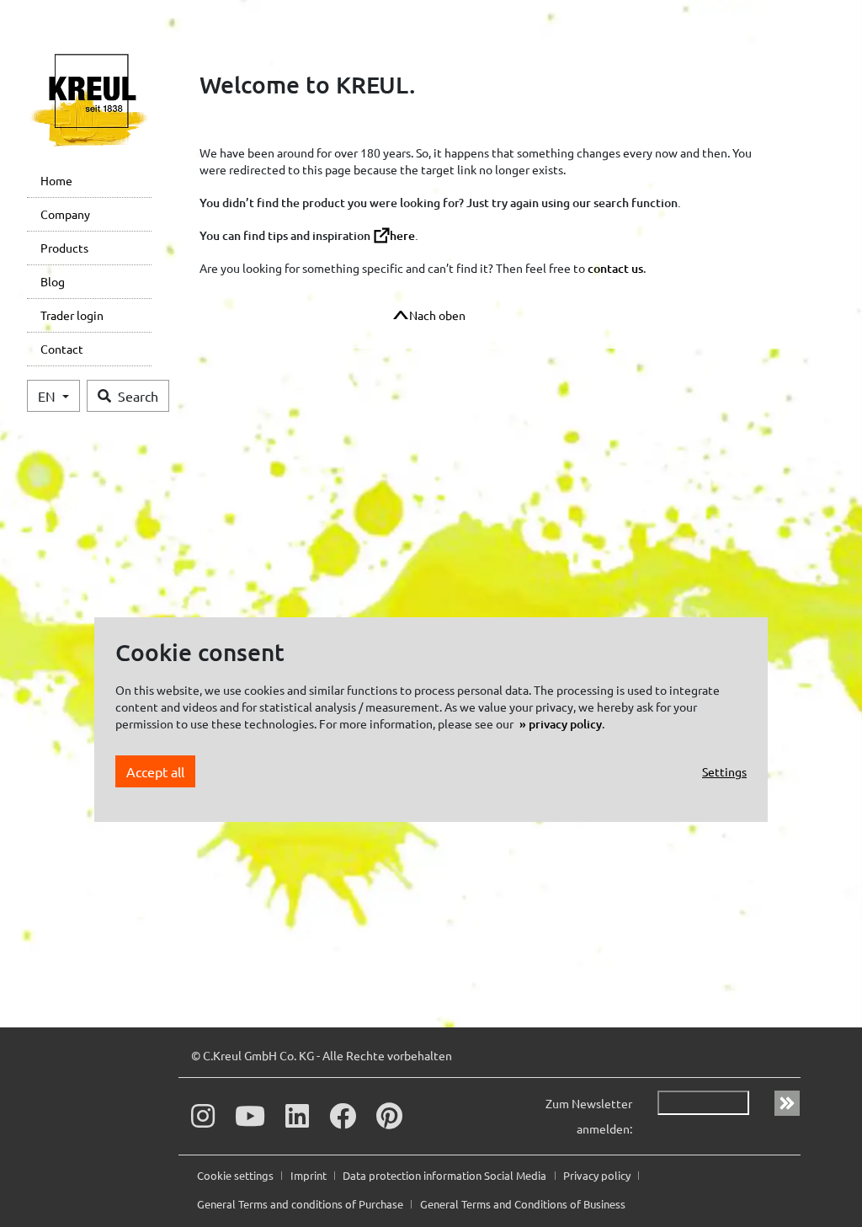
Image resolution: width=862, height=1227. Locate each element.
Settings (724, 771)
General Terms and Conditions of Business (522, 1204)
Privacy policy (598, 1175)
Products (64, 247)
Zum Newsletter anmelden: (588, 1116)
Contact (61, 348)
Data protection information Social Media (446, 1175)
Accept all (155, 771)
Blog (52, 281)
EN (48, 395)
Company (65, 213)
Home (56, 180)
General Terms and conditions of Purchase (301, 1204)
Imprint (309, 1175)
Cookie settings (236, 1175)
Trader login (72, 315)
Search (138, 395)
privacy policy (565, 724)
